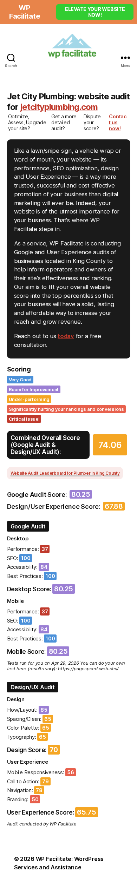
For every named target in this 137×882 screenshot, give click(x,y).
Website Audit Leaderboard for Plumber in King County (65, 473)
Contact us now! (117, 122)
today (66, 336)
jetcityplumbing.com (59, 107)
